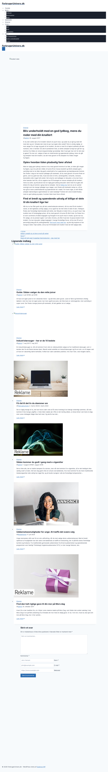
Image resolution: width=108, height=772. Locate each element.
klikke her (64, 185)
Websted (57, 670)
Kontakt (8, 41)
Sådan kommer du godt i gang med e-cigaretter (39, 462)
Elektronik (8, 20)
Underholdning (9, 31)
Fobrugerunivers (23, 406)
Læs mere (20, 307)
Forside (7, 8)
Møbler (8, 17)
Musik (7, 29)
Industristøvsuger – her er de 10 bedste (35, 340)
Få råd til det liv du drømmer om (32, 403)
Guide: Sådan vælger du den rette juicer (36, 292)
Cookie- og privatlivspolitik (12, 38)
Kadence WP (41, 767)
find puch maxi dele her (58, 222)
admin (27, 138)
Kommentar (25, 656)
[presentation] (55, 264)
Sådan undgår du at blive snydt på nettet (35, 232)
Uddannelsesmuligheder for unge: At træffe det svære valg (45, 532)
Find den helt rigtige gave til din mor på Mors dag (40, 604)
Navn (56, 660)
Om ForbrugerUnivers (11, 36)
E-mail (56, 665)
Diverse (7, 22)
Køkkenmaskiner (10, 15)
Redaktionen (22, 534)
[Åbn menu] (3, 49)
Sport (7, 27)
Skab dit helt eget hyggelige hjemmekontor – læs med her (40, 237)
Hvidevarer (9, 13)
